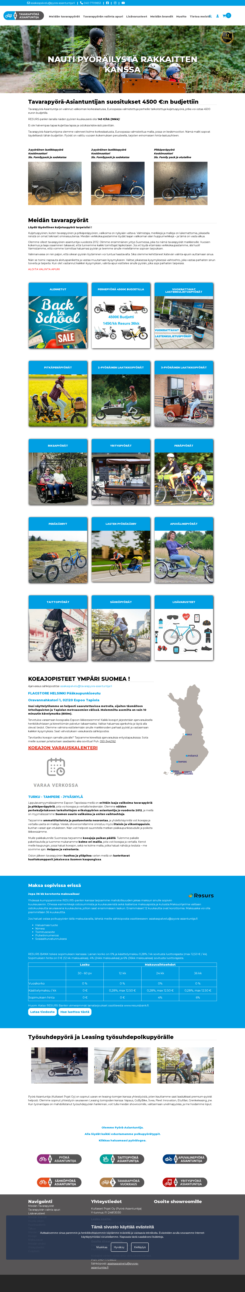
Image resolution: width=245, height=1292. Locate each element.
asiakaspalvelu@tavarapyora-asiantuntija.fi (86, 686)
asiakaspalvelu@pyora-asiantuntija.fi (52, 3)
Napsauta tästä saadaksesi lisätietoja (141, 1236)
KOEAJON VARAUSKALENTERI (63, 747)
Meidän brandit (161, 16)
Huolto (181, 16)
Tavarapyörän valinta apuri (103, 16)
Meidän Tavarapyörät (41, 1206)
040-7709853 (92, 3)
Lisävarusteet (136, 16)
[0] (224, 16)
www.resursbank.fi (136, 1005)
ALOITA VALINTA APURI (44, 269)
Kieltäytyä (140, 1247)
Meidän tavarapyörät (64, 16)
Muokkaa (101, 1247)
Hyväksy (119, 1247)
